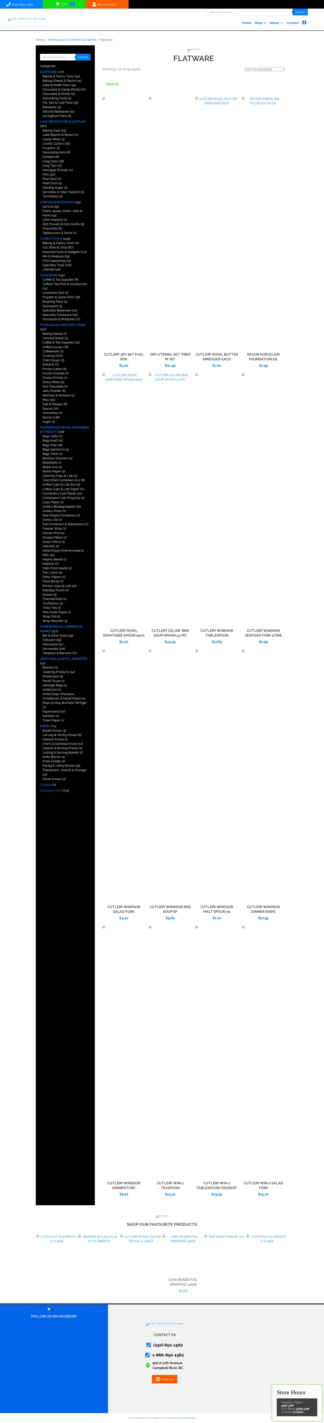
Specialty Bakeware (57, 310)
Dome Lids (50, 519)
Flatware (49, 640)
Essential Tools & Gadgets (61, 252)
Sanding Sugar (53, 187)
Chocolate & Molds (56, 94)
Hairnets (49, 546)
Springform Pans (55, 116)
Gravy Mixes (51, 382)
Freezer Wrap (52, 528)
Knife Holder (52, 761)
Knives (45, 726)
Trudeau (46, 784)
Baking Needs (53, 333)
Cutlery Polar (52, 511)
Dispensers (51, 676)
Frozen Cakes (52, 369)
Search (300, 12)
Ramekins (50, 107)
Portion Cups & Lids (57, 586)
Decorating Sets (54, 152)
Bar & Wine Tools (55, 635)
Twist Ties (50, 607)
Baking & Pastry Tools (58, 76)
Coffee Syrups (53, 347)
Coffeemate (51, 351)
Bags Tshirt (50, 454)
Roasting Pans (53, 301)
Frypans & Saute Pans (58, 297)
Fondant (49, 157)
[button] (123, 345)
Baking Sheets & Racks (59, 80)
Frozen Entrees (54, 373)
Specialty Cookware (57, 315)
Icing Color (50, 161)
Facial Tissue (52, 681)
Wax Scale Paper (55, 612)
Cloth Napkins (53, 219)
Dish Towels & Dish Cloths (61, 224)
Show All (112, 84)
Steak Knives (52, 779)
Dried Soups (51, 360)
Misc (46, 174)
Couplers (49, 148)
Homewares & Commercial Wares (72, 39)
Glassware (50, 644)
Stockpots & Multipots (59, 319)
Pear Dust (50, 179)
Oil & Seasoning (54, 260)
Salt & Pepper (53, 404)
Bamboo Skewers (55, 458)
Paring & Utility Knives (59, 765)
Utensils (48, 269)
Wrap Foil (49, 616)
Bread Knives (52, 730)
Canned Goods (53, 338)
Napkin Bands (53, 559)
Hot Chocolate (53, 386)
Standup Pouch (54, 590)
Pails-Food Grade (55, 568)
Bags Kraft (50, 440)
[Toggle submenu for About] (281, 23)
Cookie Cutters (53, 143)
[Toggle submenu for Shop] (265, 23)
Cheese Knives (53, 739)
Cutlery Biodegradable (59, 506)
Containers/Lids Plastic (59, 493)
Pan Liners (50, 572)
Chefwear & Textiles (57, 202)
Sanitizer (49, 716)
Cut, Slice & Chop (55, 247)
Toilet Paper (51, 720)
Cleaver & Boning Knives (60, 748)
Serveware (50, 648)
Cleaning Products (56, 672)
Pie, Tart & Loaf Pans (57, 102)
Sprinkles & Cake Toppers (61, 192)
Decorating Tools (55, 98)
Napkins (48, 563)
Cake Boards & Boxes (58, 135)
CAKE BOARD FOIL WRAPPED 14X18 (141, 1282)
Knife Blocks (52, 757)
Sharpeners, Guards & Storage (64, 770)
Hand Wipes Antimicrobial (61, 550)
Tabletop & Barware (57, 653)
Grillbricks (50, 689)
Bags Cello (50, 436)
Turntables (50, 196)
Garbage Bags (53, 685)
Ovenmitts (50, 228)
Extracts (48, 364)
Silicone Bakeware (56, 111)
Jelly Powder (52, 391)
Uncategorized (50, 790)
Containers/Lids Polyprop (61, 498)
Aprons (48, 206)
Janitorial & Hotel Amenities (63, 659)
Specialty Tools (53, 265)
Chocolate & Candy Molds (61, 89)
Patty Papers (52, 577)
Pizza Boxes (51, 581)
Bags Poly (50, 445)
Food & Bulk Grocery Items (62, 325)
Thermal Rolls (52, 599)
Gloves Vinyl (51, 533)
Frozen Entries (53, 377)
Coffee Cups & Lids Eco (59, 484)
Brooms (48, 667)
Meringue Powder (55, 170)
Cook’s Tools (51, 238)
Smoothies (50, 413)
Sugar (47, 421)
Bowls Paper (52, 471)
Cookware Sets (53, 292)
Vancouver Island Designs (184, 1418)
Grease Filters (53, 537)
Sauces (48, 408)
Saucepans (50, 306)
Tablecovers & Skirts (57, 233)
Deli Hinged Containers (59, 515)
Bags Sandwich (53, 449)
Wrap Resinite (53, 621)
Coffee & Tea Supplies (58, 279)
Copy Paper (51, 502)
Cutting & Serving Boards (61, 752)
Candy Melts (52, 139)
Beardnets (50, 462)
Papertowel (51, 711)
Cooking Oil (51, 355)
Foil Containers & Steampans (63, 524)
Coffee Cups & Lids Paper (61, 489)
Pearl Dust (50, 183)
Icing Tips (49, 165)
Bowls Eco (50, 467)
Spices (47, 417)
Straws (47, 594)
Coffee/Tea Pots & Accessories (65, 284)
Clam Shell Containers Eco (61, 480)
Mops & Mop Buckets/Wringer (65, 703)
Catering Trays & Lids (58, 475)
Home (40, 39)
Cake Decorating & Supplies (63, 121)
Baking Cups (51, 130)
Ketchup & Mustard (56, 395)
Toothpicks (51, 603)
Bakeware (48, 72)
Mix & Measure (53, 256)
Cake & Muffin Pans (56, 85)
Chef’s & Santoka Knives (60, 743)
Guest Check (52, 542)
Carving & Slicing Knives (60, 735)
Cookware (49, 275)
